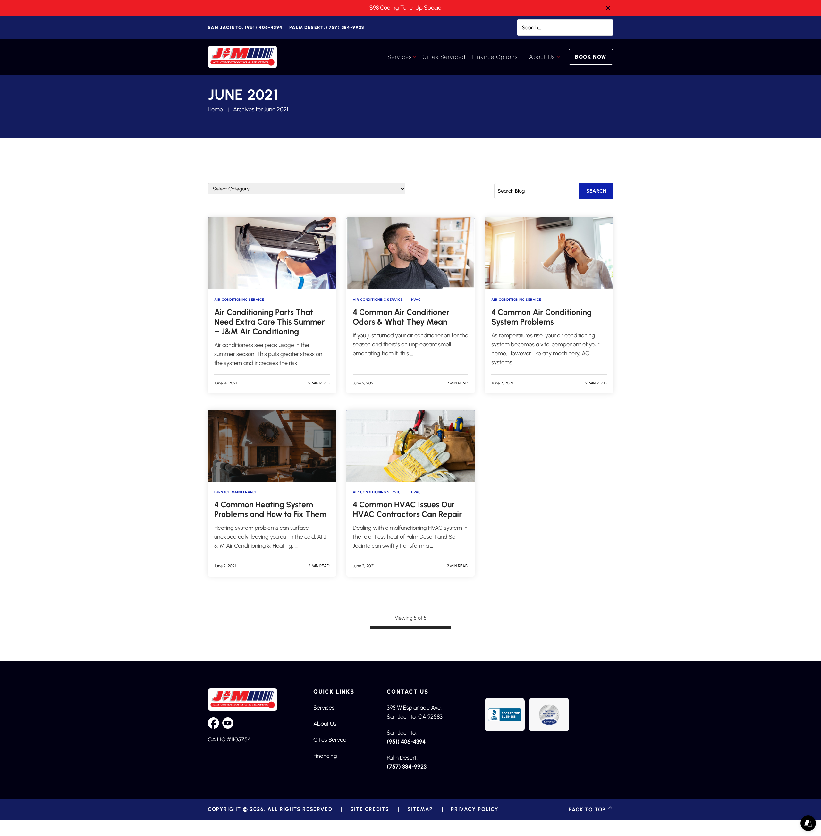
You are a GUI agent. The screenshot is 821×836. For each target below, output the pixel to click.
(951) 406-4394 (245, 27)
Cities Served (330, 739)
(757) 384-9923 (326, 27)
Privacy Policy (474, 809)
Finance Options (495, 57)
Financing (325, 755)
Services (399, 57)
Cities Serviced (443, 57)
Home (215, 109)
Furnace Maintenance (235, 492)
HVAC (416, 300)
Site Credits (370, 809)
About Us (542, 57)
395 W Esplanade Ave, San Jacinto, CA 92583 (415, 712)
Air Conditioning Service (239, 300)
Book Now (591, 57)
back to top (588, 809)
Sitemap (420, 809)
